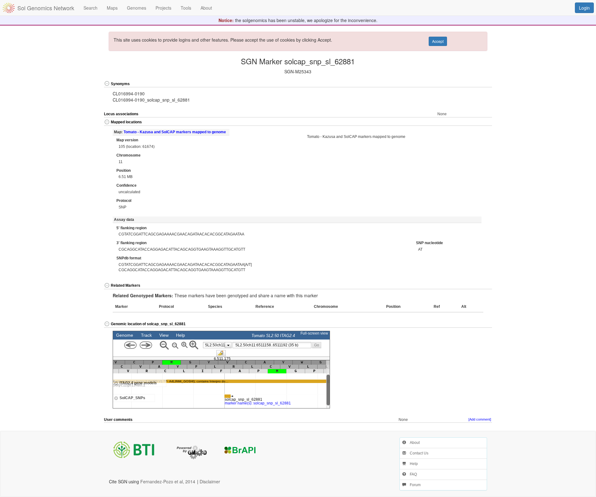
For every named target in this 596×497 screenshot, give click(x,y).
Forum (413, 485)
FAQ (411, 474)
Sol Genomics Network (45, 8)
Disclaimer (210, 481)
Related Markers (125, 285)
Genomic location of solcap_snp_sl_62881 (148, 324)
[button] (472, 84)
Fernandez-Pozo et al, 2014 (167, 481)
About (413, 442)
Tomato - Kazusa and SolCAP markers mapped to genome (175, 132)
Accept (438, 41)
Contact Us (417, 453)
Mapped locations (126, 122)
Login (584, 8)
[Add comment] (479, 419)
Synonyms (120, 84)
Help (412, 464)
